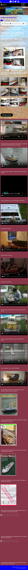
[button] (6, 70)
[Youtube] (10, 1)
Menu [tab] (6, 5)
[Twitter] (15, 1)
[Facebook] (13, 1)
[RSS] (18, 1)
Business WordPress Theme (7, 567)
